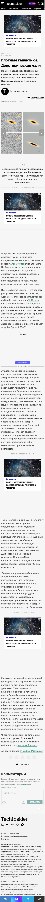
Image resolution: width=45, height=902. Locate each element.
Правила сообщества (10, 834)
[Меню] (2, 3)
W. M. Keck (33, 300)
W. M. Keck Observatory (31, 751)
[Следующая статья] (22, 809)
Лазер (15, 101)
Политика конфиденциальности (14, 836)
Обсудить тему (37, 97)
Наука (3, 53)
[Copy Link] (39, 899)
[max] (22, 824)
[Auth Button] (42, 3)
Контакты (5, 839)
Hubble (20, 101)
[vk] (7, 824)
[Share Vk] (5, 899)
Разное (9, 53)
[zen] (17, 824)
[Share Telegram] (28, 899)
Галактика (8, 101)
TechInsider (14, 4)
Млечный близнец (27, 745)
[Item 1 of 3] (22, 133)
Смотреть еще (22, 363)
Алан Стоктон (17, 264)
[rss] (2, 824)
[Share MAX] (16, 899)
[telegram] (12, 824)
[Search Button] (38, 3)
